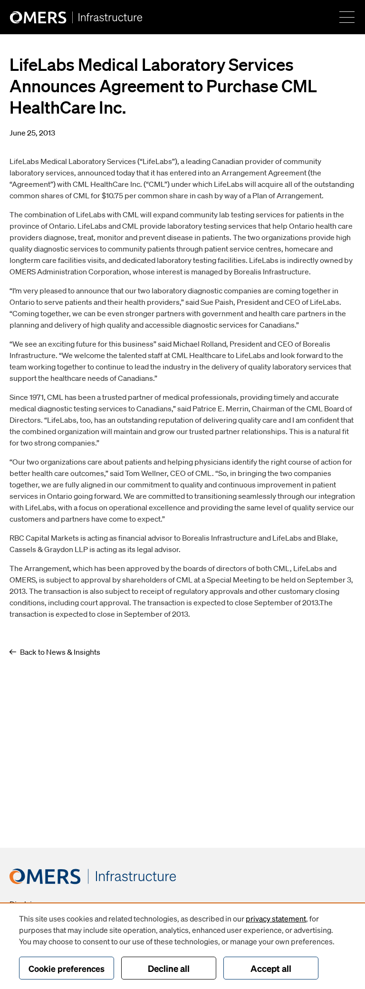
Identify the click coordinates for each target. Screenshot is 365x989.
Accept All (270, 968)
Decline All (169, 968)
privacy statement (276, 918)
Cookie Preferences (67, 968)
